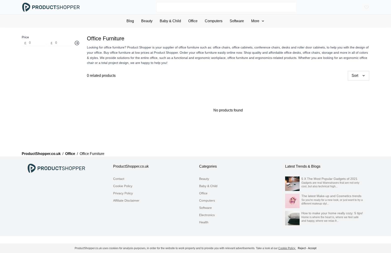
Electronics (207, 215)
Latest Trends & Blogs (302, 166)
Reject (302, 248)
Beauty (204, 179)
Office (70, 154)
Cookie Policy (122, 186)
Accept (312, 248)
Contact (118, 179)
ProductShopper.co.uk (41, 154)
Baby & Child (208, 186)
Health (203, 222)
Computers (207, 200)
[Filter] (77, 43)
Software (205, 208)
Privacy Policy (123, 193)
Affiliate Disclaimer (126, 200)
